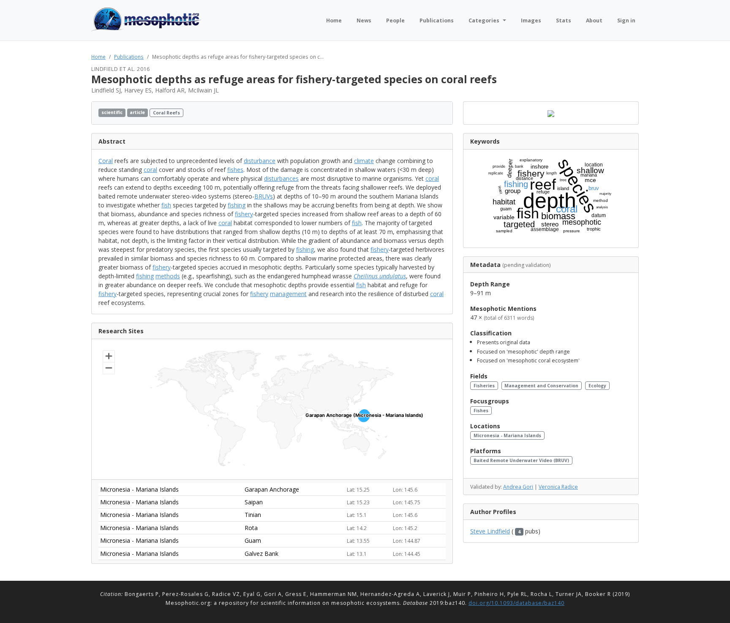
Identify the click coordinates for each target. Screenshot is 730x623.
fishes (235, 170)
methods (167, 276)
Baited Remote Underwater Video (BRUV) (521, 460)
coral (150, 170)
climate (364, 161)
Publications (129, 56)
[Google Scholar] (443, 113)
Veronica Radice (558, 486)
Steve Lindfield (490, 531)
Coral (105, 161)
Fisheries (484, 386)
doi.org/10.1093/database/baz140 (516, 603)
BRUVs (263, 196)
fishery (244, 214)
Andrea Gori (518, 486)
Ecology (597, 386)
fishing (236, 205)
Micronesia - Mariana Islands (507, 435)
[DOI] (435, 113)
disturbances (281, 178)
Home (98, 56)
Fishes (481, 411)
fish (166, 205)
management (288, 294)
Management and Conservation (541, 386)
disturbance (259, 161)
